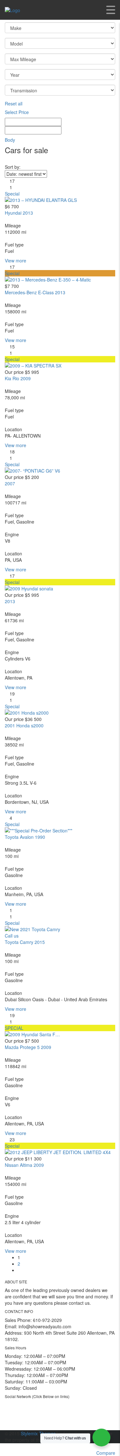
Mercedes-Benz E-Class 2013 (35, 292)
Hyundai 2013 (19, 213)
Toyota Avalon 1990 (25, 837)
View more (15, 260)
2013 (10, 601)
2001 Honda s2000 (24, 725)
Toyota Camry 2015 (25, 942)
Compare (105, 1453)
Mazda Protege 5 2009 (28, 1047)
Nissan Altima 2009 (24, 1165)
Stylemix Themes (38, 1433)
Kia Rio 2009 (18, 378)
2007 (10, 483)
